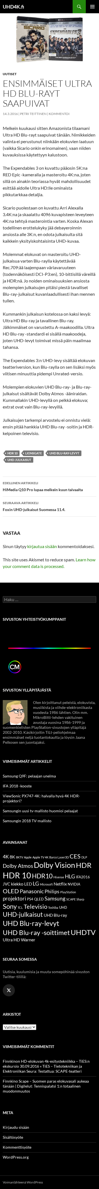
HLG (70, 876)
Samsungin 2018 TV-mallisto (27, 820)
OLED (11, 891)
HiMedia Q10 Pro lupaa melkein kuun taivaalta (43, 486)
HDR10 (42, 876)
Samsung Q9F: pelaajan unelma (29, 776)
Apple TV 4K (40, 857)
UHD (63, 907)
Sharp (80, 899)
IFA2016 (83, 877)
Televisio (35, 906)
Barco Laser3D (59, 857)
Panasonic (32, 891)
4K (6, 857)
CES (75, 856)
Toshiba (53, 907)
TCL (20, 907)
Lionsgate (33, 453)
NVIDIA (74, 884)
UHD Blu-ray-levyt (64, 453)
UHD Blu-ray (55, 915)
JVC (6, 883)
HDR (84, 865)
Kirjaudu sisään (16, 1127)
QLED (39, 899)
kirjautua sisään (42, 546)
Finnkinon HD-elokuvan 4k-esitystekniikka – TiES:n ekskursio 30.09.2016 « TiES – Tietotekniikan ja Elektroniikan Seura (46, 1066)
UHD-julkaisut (19, 460)
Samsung (55, 898)
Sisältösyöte (13, 1137)
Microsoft (46, 884)
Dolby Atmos (18, 866)
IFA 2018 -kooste (17, 786)
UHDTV (83, 932)
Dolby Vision (54, 865)
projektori (14, 898)
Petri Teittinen (33, 114)
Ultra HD (11, 939)
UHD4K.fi (13, 7)
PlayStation (68, 892)
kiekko (17, 883)
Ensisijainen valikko (92, 6)
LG (36, 883)
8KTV (19, 857)
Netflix (60, 883)
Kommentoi (59, 114)
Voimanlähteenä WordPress (23, 1182)
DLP (84, 857)
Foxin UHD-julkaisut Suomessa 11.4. (34, 506)
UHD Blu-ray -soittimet (36, 932)
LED (28, 883)
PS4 (30, 899)
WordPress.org (16, 1157)
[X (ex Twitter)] (9, 990)
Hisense (58, 877)
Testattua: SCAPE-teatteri (60, 1071)
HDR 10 (12, 453)
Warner (28, 939)
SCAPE (71, 899)
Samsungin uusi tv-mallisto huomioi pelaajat (40, 810)
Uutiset (9, 74)
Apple (28, 857)
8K (12, 856)
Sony (10, 906)
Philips (52, 891)
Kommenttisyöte (17, 1147)
